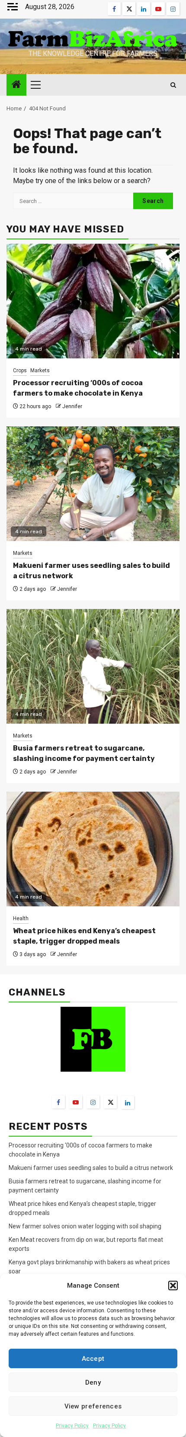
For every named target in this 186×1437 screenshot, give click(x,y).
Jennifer (72, 406)
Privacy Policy (72, 1426)
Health (21, 918)
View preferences (93, 1406)
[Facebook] (58, 1101)
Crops (20, 370)
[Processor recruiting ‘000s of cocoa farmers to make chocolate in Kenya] (93, 301)
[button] (173, 1285)
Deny (93, 1382)
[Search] (173, 85)
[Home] (16, 85)
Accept (93, 1359)
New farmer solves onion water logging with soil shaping (85, 1226)
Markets (40, 370)
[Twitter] (110, 1101)
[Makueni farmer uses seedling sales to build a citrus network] (93, 483)
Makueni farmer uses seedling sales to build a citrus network (91, 1167)
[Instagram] (93, 1101)
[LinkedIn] (127, 1102)
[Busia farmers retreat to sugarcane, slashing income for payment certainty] (93, 666)
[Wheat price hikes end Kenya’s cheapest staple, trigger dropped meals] (93, 849)
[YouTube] (75, 1101)
